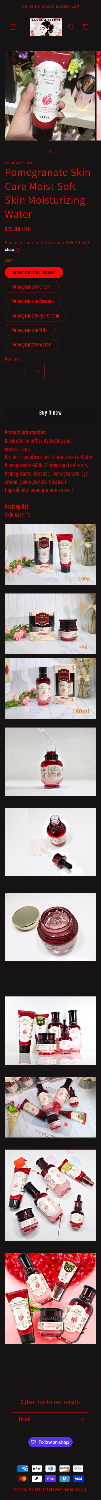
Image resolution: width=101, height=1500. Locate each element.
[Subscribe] (81, 1420)
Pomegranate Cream (32, 287)
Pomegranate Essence (33, 301)
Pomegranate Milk (30, 330)
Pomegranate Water (31, 345)
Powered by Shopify (71, 1489)
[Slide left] (37, 152)
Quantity (12, 359)
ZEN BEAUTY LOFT (41, 1489)
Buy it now (50, 413)
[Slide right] (64, 152)
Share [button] (15, 1362)
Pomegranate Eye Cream (35, 316)
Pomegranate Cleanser (34, 272)
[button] (13, 27)
